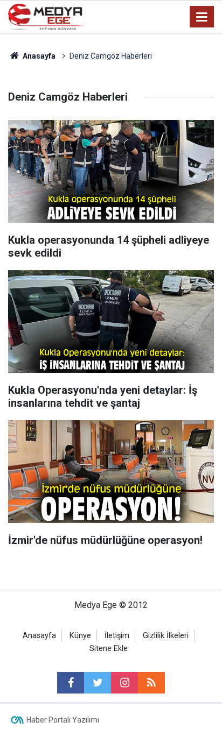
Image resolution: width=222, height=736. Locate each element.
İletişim (117, 635)
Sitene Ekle (108, 648)
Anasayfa (39, 635)
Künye (80, 635)
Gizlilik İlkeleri (166, 635)
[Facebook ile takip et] (70, 682)
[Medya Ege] (47, 16)
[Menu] (202, 17)
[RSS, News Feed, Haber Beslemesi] (151, 682)
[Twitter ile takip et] (97, 682)
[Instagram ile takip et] (124, 682)
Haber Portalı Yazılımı (62, 720)
